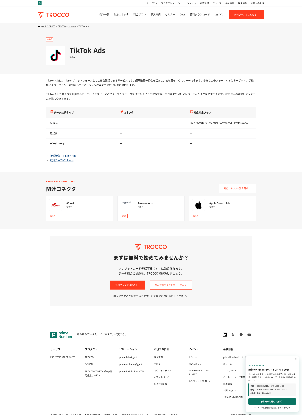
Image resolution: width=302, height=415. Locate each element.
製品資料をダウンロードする (169, 285)
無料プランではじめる (245, 14)
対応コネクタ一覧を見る (236, 188)
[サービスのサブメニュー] (156, 3)
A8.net (70, 203)
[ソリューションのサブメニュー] (195, 3)
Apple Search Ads (219, 203)
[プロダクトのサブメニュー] (173, 3)
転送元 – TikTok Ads (61, 160)
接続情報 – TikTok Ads (63, 155)
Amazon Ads (145, 203)
